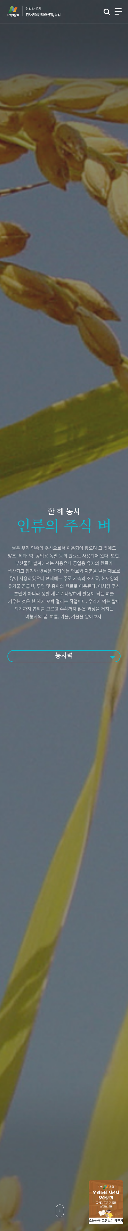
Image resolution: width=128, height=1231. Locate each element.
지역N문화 (16, 11)
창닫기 (118, 1221)
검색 (107, 12)
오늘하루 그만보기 (101, 1221)
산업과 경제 (43, 11)
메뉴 (118, 11)
